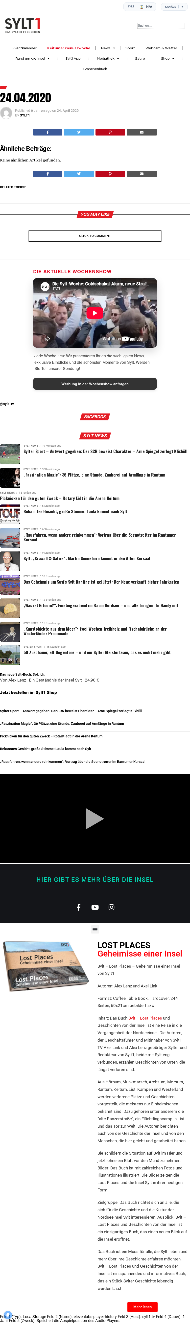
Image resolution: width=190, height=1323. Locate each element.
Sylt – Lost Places (145, 1018)
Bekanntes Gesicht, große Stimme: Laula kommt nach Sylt (45, 749)
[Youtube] (95, 907)
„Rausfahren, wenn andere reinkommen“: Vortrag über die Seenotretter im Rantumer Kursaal (72, 762)
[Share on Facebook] (47, 132)
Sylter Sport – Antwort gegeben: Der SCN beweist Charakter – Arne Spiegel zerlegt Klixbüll (71, 711)
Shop (165, 58)
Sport (130, 48)
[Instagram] (111, 907)
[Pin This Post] (110, 132)
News (106, 48)
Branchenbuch (95, 69)
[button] (95, 929)
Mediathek (106, 58)
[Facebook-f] (78, 907)
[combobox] (161, 26)
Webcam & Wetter (161, 48)
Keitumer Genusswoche (68, 48)
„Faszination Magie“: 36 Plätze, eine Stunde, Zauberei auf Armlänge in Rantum (62, 724)
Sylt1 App (73, 58)
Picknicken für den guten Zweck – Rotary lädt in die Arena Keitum (51, 736)
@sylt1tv (7, 404)
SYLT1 (25, 115)
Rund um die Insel (30, 58)
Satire (140, 58)
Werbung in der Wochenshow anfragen (95, 383)
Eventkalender (24, 48)
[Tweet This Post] (79, 132)
